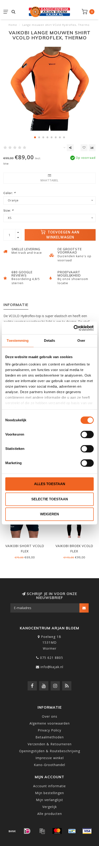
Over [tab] (81, 340)
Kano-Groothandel (49, 765)
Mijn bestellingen (49, 793)
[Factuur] (42, 831)
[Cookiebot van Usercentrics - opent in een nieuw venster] (73, 328)
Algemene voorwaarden (49, 723)
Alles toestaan (49, 484)
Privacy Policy (49, 730)
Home (13, 25)
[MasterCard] (57, 831)
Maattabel (49, 180)
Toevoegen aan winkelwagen (63, 235)
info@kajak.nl (52, 667)
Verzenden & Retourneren (50, 744)
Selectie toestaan (49, 499)
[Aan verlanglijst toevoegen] (84, 147)
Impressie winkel (49, 758)
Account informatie (49, 786)
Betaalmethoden (49, 737)
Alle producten (49, 813)
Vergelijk (49, 807)
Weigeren (49, 514)
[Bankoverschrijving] (12, 831)
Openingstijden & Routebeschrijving (49, 751)
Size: (8, 210)
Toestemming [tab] (18, 340)
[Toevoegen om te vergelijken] (92, 147)
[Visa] (87, 831)
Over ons (49, 716)
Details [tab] (49, 340)
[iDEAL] (27, 831)
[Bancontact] (72, 831)
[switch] (87, 434)
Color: (9, 193)
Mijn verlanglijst (49, 800)
